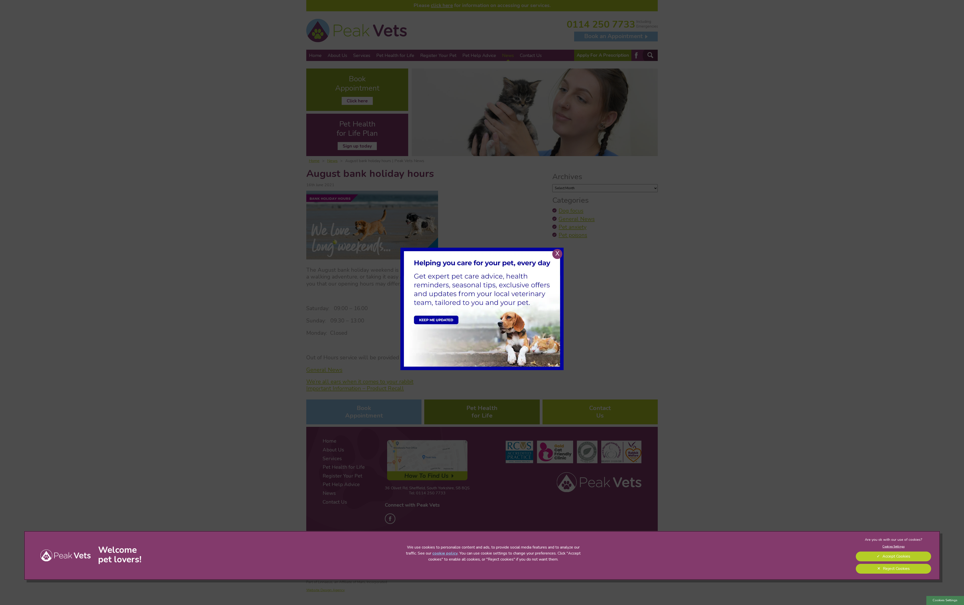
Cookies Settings (945, 600)
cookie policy (445, 553)
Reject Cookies (896, 568)
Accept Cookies (896, 556)
